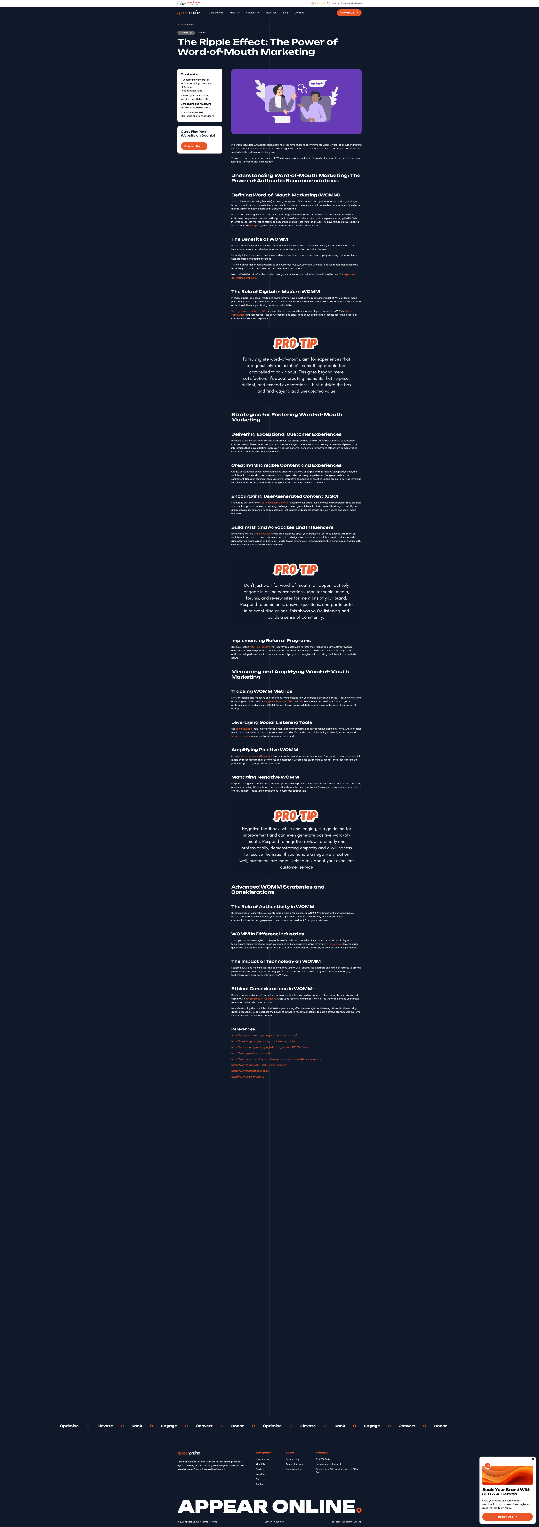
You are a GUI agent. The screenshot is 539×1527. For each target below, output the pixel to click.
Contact (299, 12)
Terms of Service (294, 1464)
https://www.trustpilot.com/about (250, 1070)
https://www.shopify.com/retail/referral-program (259, 1065)
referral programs (260, 647)
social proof (254, 225)
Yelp (300, 701)
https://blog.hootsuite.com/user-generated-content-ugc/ (264, 1035)
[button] (252, 13)
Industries (271, 12)
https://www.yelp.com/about (247, 1076)
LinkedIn (358, 1521)
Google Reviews (353, 3)
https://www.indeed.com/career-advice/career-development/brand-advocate (276, 1059)
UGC (233, 506)
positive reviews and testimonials (256, 756)
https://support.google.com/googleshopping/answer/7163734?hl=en (269, 1047)
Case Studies (216, 12)
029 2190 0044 (323, 1459)
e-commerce (334, 944)
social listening (244, 728)
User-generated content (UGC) (249, 311)
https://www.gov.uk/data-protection (251, 1053)
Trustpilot (287, 701)
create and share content (273, 502)
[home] (188, 12)
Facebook (335, 1521)
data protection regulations (260, 998)
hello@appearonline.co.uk (328, 1464)
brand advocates (263, 533)
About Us (235, 12)
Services (260, 1469)
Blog (285, 12)
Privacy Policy (292, 1459)
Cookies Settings (294, 1469)
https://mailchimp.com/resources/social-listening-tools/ (263, 1041)
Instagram (347, 1521)
